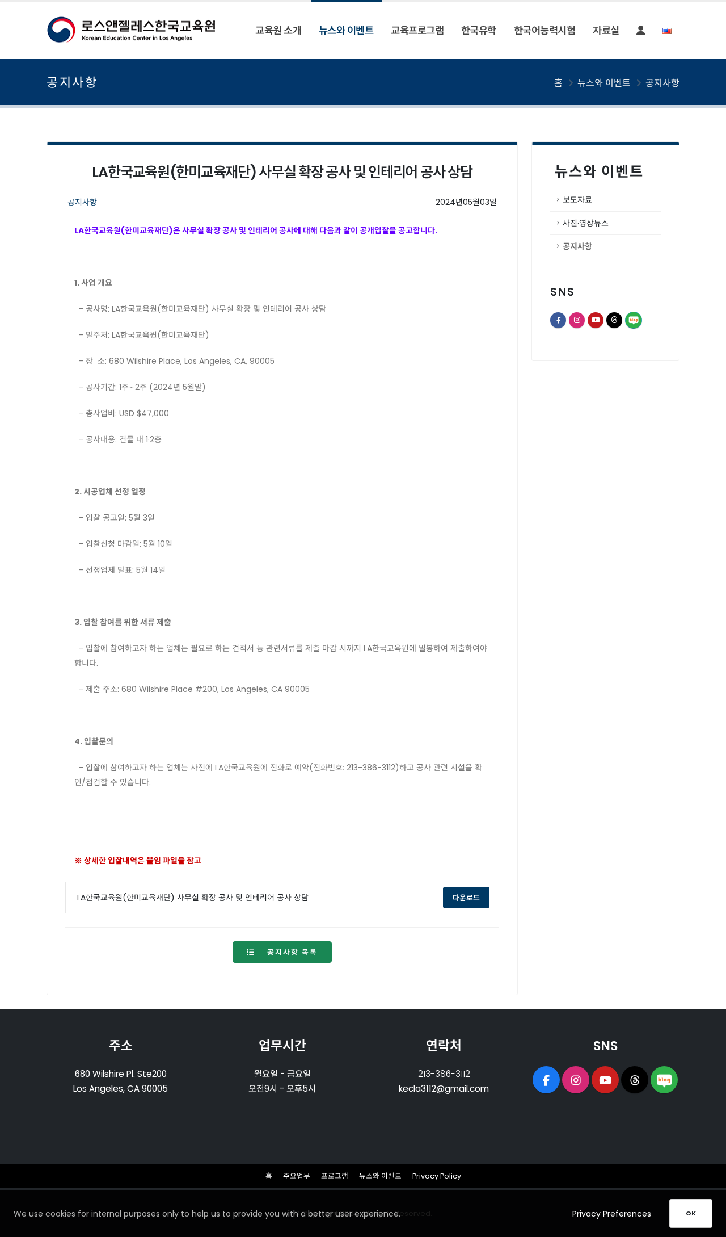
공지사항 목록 (291, 952)
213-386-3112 (444, 1074)
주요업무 (296, 1176)
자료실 (606, 30)
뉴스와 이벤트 (380, 1176)
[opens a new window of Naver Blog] (664, 1079)
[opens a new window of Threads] (634, 1079)
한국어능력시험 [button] (545, 30)
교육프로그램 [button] (417, 30)
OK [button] (691, 1213)
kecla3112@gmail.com (444, 1089)
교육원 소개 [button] (278, 30)
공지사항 (662, 83)
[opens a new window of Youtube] (605, 1079)
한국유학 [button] (478, 30)
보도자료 (577, 200)
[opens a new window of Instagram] (575, 1079)
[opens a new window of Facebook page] (546, 1079)
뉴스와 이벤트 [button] (346, 30)
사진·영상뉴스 (586, 223)
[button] (640, 30)
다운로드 (471, 897)
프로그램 (334, 1176)
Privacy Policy (436, 1176)
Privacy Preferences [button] (611, 1213)
